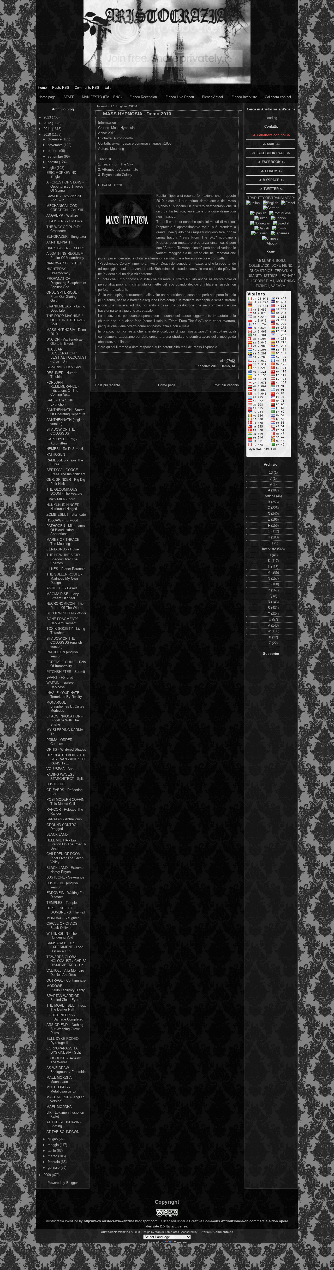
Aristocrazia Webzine (115, 1231)
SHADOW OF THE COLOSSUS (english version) (64, 643)
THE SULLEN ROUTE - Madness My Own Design (64, 578)
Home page (47, 97)
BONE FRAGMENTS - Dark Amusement (63, 621)
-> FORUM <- (271, 171)
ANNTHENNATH (58, 242)
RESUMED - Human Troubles (61, 375)
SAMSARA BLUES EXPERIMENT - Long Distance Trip (64, 947)
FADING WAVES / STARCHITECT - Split (65, 777)
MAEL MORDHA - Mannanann (60, 1080)
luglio (52, 168)
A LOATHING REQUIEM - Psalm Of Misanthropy (66, 256)
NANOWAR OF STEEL (64, 263)
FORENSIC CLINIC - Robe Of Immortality (66, 664)
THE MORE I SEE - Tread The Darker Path (66, 1008)
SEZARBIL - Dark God (63, 367)
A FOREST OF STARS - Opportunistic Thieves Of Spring (65, 186)
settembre (56, 156)
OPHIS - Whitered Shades (66, 749)
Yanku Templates (167, 1231)
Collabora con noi (278, 97)
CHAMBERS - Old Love (64, 221)
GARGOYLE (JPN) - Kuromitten (61, 441)
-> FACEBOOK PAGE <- (271, 153)
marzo (53, 1156)
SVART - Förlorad (59, 677)
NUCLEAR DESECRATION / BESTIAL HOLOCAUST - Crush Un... (66, 355)
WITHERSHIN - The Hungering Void (61, 935)
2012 (48, 123)
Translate (180, 1242)
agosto (53, 162)
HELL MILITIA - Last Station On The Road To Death (66, 844)
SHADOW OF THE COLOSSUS (60, 432)
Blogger (71, 1183)
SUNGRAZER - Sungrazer (66, 237)
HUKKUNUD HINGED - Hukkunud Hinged (63, 507)
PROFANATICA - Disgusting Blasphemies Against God (66, 283)
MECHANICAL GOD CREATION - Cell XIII (64, 208)
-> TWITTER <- (271, 189)
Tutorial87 (206, 1231)
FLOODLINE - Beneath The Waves (63, 1060)
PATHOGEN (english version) (62, 654)
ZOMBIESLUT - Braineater (66, 515)
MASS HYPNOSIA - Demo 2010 (137, 113)
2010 (48, 135)
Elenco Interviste (244, 97)
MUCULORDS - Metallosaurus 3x (61, 1089)
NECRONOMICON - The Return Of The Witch (65, 606)
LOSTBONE (55, 784)
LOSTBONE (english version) (62, 885)
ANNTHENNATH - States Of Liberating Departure (65, 412)
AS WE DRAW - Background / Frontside (66, 1070)
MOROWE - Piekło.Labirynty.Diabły (65, 988)
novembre (56, 145)
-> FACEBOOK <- (271, 162)
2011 (48, 129)
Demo (225, 366)
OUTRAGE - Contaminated (66, 980)
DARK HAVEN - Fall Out (65, 248)
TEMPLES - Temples (62, 903)
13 (271, 472)
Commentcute (223, 1231)
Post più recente (107, 385)
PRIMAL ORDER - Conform (60, 742)
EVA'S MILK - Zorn (60, 499)
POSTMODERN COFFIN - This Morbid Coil (66, 802)
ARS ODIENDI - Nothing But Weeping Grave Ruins (64, 1029)
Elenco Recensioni (143, 97)
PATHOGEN (55, 454)
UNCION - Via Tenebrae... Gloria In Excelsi (66, 341)
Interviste (269, 549)
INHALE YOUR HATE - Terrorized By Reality (64, 695)
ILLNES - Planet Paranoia (65, 569)
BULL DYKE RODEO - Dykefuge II (63, 1041)
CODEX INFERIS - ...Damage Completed (64, 1017)
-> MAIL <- (271, 144)
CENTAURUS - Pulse (62, 549)
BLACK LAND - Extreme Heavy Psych (65, 870)
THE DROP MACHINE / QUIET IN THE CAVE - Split (65, 320)
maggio (54, 1145)
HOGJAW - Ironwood (62, 520)
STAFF (68, 97)
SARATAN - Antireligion (64, 819)
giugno (53, 1139)
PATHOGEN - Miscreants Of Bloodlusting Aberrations (65, 530)
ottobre (53, 151)
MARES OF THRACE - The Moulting (63, 542)
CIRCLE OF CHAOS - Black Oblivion (63, 926)
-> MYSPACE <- (271, 180)
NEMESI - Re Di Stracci (64, 449)
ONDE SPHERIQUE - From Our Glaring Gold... (62, 296)
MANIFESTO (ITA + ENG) (102, 97)
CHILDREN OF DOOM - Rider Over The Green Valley (65, 858)
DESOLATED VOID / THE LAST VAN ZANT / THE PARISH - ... (66, 759)
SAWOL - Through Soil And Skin (63, 198)
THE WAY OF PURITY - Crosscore (64, 229)
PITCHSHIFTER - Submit (65, 672)
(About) (271, 243)
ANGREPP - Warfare (62, 215)
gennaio (54, 1168)
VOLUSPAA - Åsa (60, 769)
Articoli (270, 496)
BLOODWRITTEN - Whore (66, 613)
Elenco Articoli (213, 97)
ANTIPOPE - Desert (61, 588)
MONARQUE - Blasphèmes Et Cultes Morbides (65, 707)
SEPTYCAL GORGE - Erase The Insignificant (65, 472)
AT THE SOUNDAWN (62, 1132)
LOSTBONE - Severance (65, 877)
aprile (52, 1151)
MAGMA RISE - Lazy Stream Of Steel (62, 596)
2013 (48, 117)
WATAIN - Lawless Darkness (60, 685)
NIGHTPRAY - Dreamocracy (58, 271)
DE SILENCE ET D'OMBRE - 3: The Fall (65, 910)
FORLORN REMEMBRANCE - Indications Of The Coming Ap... (62, 389)
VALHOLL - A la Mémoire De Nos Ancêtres (65, 973)
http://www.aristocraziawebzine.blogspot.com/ (121, 1221)
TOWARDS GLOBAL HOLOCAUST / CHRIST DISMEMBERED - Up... (66, 961)
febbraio (54, 1162)
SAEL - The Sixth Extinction (59, 402)
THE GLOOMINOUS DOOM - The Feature (64, 492)
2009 (48, 1175)
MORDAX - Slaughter (62, 918)
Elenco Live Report (179, 97)
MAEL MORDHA (59, 1107)
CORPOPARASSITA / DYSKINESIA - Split (63, 1050)
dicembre (55, 139)
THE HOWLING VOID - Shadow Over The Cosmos (64, 559)
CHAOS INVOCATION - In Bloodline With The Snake (66, 720)
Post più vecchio (226, 385)
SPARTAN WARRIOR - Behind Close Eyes (63, 998)
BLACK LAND (57, 834)
